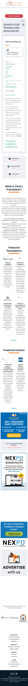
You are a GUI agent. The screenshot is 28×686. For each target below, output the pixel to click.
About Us (14, 654)
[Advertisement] (14, 506)
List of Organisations (14, 639)
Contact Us (14, 656)
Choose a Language (14, 16)
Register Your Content (14, 646)
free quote (19, 135)
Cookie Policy (14, 666)
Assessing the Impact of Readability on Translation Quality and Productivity (8, 368)
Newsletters (14, 641)
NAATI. (7, 129)
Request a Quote (14, 649)
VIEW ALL (14, 340)
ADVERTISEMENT (22, 413)
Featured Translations (14, 637)
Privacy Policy (14, 662)
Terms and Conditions (14, 664)
